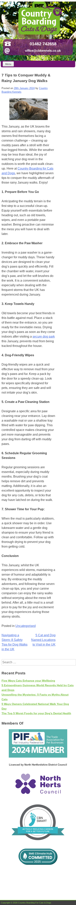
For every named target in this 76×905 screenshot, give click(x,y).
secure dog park (44, 336)
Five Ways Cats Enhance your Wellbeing (28, 680)
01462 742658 (43, 43)
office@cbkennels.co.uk (43, 50)
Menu (8, 64)
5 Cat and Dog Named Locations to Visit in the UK (43, 640)
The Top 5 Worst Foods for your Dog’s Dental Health (36, 713)
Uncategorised (25, 626)
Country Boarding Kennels (39, 18)
